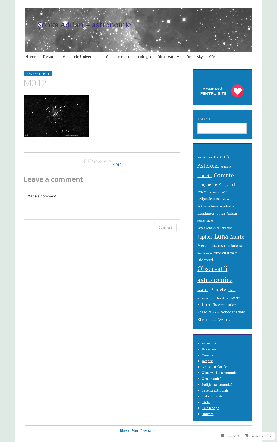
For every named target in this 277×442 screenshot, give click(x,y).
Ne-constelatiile (214, 366)
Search (203, 119)
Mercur (203, 245)
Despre (49, 56)
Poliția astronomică (217, 384)
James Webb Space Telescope (214, 227)
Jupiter (204, 236)
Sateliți (235, 298)
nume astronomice (225, 253)
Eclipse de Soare (207, 206)
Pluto (231, 290)
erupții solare (227, 206)
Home (30, 56)
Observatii (205, 259)
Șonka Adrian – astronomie (84, 24)
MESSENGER (218, 245)
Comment (165, 227)
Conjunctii (227, 184)
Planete (218, 289)
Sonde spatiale (233, 312)
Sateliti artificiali (220, 298)
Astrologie (226, 166)
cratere (201, 192)
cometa (204, 176)
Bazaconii (209, 349)
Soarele (214, 312)
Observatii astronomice (214, 274)
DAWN (224, 192)
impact (201, 220)
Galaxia (221, 213)
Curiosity (213, 192)
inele (210, 221)
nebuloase (235, 246)
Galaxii (232, 213)
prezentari (203, 298)
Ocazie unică (211, 378)
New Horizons (204, 253)
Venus (224, 320)
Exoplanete (205, 213)
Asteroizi (208, 165)
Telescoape (210, 407)
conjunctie (207, 184)
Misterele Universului (81, 56)
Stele (202, 319)
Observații (166, 56)
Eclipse (225, 199)
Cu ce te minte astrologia (128, 56)
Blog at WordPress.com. (138, 430)
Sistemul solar (224, 304)
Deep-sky (194, 56)
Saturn (203, 304)
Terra (213, 320)
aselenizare (204, 157)
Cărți (213, 56)
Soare (202, 312)
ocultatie (202, 290)
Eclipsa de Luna (208, 199)
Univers (207, 413)
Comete (224, 175)
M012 (104, 162)
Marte (237, 236)
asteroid (222, 157)
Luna (221, 236)
